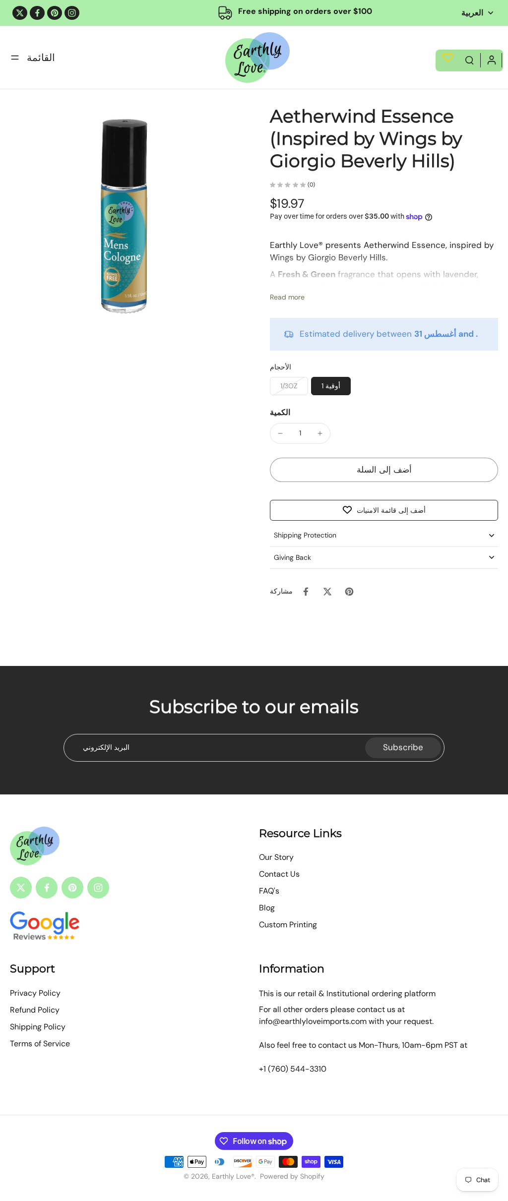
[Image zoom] (124, 219)
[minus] (280, 433)
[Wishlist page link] (448, 57)
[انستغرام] (71, 13)
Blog (267, 907)
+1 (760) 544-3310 (292, 1069)
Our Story (276, 857)
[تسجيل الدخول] (491, 59)
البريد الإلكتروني (106, 747)
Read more (287, 297)
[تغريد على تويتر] (327, 591)
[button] (384, 470)
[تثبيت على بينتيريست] (349, 591)
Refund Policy (35, 1010)
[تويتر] (19, 13)
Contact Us (279, 874)
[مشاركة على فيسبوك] (306, 591)
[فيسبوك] (37, 13)
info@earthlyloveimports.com (313, 1021)
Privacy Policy (35, 993)
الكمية (280, 412)
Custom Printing (288, 924)
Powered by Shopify (292, 1176)
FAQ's (269, 891)
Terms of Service (40, 1043)
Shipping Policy (37, 1026)
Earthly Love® (233, 1176)
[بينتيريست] (54, 13)
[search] (469, 59)
